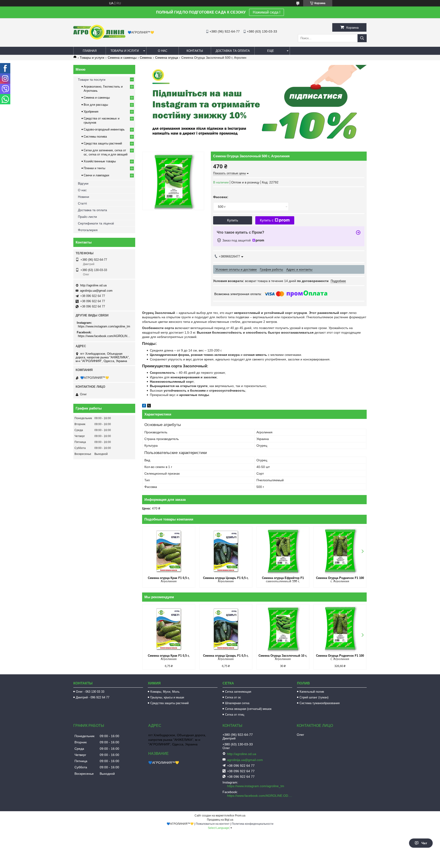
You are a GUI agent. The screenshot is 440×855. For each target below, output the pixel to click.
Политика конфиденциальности (252, 823)
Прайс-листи (87, 217)
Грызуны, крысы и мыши (167, 697)
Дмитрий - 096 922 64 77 (92, 697)
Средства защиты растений (103, 143)
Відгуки (83, 183)
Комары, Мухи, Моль (165, 691)
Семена (146, 57)
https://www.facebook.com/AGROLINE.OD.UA (105, 336)
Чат (424, 843)
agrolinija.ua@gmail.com (96, 290)
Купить (232, 220)
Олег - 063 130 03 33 (90, 691)
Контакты (195, 51)
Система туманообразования (320, 703)
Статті (82, 203)
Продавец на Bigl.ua (220, 819)
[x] (149, 406)
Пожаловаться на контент (213, 823)
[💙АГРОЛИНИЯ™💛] (99, 38)
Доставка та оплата (233, 51)
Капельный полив (312, 691)
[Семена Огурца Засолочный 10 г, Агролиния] (283, 629)
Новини (83, 197)
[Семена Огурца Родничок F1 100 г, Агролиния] (340, 551)
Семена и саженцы (122, 57)
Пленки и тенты (94, 168)
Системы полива (95, 136)
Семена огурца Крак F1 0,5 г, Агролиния (169, 579)
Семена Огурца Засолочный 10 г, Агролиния (282, 657)
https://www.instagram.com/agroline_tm (104, 326)
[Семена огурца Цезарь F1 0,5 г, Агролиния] (226, 551)
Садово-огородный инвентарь (104, 129)
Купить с (267, 220)
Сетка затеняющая (238, 691)
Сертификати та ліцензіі (96, 223)
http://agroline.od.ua (93, 285)
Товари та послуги (91, 79)
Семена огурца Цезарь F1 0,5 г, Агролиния (225, 579)
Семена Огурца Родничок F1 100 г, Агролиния (340, 579)
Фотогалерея (88, 230)
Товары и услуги (124, 51)
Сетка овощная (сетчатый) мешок (248, 709)
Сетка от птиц (234, 714)
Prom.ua (240, 815)
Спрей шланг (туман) (314, 697)
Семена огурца (166, 57)
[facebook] (144, 406)
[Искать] (362, 38)
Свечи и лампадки (96, 175)
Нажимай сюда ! (266, 12)
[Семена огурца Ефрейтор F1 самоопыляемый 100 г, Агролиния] (283, 551)
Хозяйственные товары (100, 161)
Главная (89, 51)
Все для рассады (96, 104)
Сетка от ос (233, 697)
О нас (162, 51)
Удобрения (91, 111)
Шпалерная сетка (237, 703)
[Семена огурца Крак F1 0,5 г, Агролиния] (169, 551)
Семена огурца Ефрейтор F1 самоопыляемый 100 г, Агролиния (283, 580)
